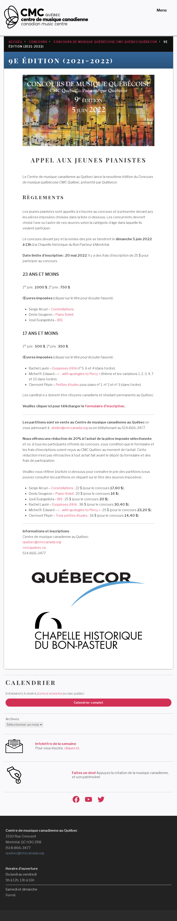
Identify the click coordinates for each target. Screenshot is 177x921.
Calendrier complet (88, 702)
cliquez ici (71, 748)
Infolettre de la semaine (55, 744)
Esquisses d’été (64, 368)
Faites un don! (84, 773)
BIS (59, 320)
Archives (12, 719)
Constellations (62, 309)
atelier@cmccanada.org (69, 428)
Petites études (67, 385)
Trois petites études (72, 515)
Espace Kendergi (50, 693)
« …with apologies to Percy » (79, 374)
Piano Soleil (64, 314)
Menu (162, 10)
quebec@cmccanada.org (42, 542)
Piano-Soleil (65, 494)
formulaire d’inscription (104, 406)
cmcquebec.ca (34, 548)
